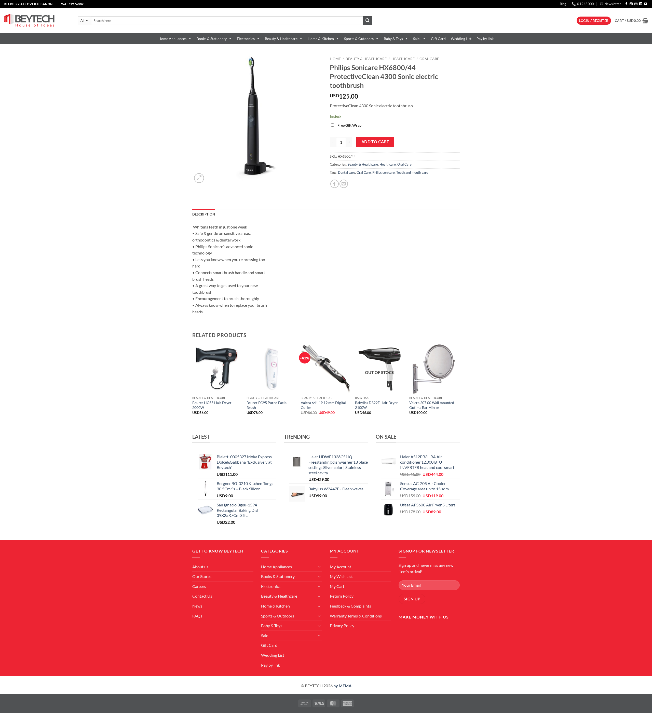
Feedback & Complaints (350, 605)
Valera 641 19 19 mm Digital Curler (323, 405)
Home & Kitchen (321, 38)
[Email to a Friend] (343, 184)
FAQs (197, 615)
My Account (340, 566)
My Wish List (341, 576)
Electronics (246, 38)
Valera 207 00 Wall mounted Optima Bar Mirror (431, 405)
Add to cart (375, 141)
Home (335, 59)
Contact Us (202, 596)
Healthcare (403, 59)
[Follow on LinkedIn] (640, 4)
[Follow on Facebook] (626, 4)
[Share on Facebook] (334, 184)
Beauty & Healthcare (281, 38)
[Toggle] (319, 566)
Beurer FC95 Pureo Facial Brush (267, 405)
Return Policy (342, 596)
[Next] (458, 384)
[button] (610, 4)
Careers (199, 586)
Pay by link (485, 38)
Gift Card (438, 38)
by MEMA (342, 685)
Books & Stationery (212, 38)
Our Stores (201, 576)
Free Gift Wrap (349, 125)
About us (200, 566)
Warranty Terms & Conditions (356, 615)
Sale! (417, 38)
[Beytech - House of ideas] (37, 20)
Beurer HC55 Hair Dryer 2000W (212, 405)
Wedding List (461, 38)
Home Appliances (172, 38)
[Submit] (367, 20)
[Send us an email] (635, 4)
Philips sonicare (383, 172)
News (197, 605)
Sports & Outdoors (359, 38)
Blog (563, 4)
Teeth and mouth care (412, 172)
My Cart (337, 586)
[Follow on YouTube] (645, 4)
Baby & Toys (393, 38)
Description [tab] (203, 214)
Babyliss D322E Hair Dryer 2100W (376, 405)
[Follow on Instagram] (631, 4)
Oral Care (429, 59)
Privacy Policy (342, 625)
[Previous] (192, 384)
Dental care (346, 172)
